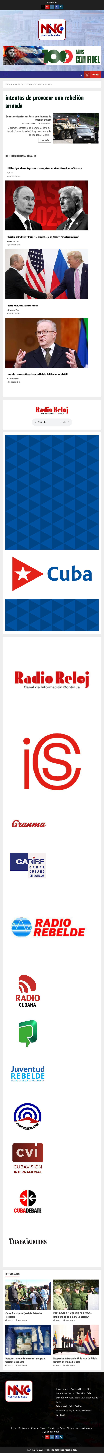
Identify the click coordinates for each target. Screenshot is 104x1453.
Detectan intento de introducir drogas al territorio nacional (25, 1360)
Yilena (9, 1320)
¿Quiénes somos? (51, 1431)
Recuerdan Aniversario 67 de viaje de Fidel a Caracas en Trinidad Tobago (75, 1360)
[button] (6, 75)
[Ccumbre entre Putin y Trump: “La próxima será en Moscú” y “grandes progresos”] (46, 205)
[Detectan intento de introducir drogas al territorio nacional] (28, 1340)
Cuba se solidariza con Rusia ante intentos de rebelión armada (76, 128)
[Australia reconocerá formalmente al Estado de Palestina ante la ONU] (46, 342)
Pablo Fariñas (30, 123)
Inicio (14, 1428)
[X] (43, 7)
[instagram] (52, 7)
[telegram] (61, 7)
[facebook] (57, 7)
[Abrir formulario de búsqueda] (81, 74)
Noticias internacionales (79, 1428)
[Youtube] (47, 7)
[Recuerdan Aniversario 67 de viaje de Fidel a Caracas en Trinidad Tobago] (76, 1340)
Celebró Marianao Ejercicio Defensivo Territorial (23, 1315)
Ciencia (34, 1428)
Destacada (23, 1428)
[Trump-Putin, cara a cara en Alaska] (46, 273)
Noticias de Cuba (56, 1428)
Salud (43, 1428)
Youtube (95, 74)
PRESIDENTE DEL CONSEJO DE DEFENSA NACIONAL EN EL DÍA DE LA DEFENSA (72, 1315)
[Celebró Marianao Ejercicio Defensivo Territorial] (28, 1295)
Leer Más (45, 139)
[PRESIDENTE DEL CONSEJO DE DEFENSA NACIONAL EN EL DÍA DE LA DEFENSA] (76, 1295)
